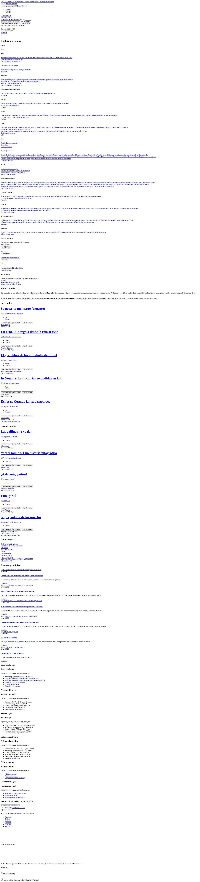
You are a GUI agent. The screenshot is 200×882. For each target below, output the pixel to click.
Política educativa (18, 186)
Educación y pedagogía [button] (8, 174)
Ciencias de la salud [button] (7, 188)
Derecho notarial (129, 157)
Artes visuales (56, 220)
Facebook (8, 817)
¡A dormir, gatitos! (14, 474)
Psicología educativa (50, 186)
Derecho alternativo (46, 155)
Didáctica (24, 182)
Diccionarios (24, 242)
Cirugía (17, 196)
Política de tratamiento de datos (15, 797)
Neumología (57, 196)
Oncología (4, 198)
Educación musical (43, 184)
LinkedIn (8, 824)
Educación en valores (148, 182)
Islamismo (4, 131)
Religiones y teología (23, 129)
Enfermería (23, 196)
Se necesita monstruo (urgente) (23, 308)
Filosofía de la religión (69, 208)
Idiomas (130, 184)
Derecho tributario (52, 159)
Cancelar (4, 873)
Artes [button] (2, 49)
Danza (30, 58)
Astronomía (5, 70)
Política (8, 169)
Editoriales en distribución (6, 247)
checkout (4, 33)
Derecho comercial (102, 155)
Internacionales (14, 258)
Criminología (5, 155)
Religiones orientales (14, 131)
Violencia (124, 127)
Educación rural (54, 184)
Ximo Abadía (5, 510)
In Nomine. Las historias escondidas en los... (32, 378)
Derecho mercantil (108, 157)
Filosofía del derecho (8, 171)
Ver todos (10, 421)
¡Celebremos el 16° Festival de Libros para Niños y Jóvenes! (22, 607)
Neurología (65, 196)
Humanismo (19, 210)
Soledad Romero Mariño (9, 531)
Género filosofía (50, 115)
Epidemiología (32, 196)
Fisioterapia (49, 196)
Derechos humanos (17, 127)
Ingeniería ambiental (28, 80)
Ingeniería (21, 222)
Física (16, 70)
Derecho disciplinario (44, 157)
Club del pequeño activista (9, 544)
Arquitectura (5, 58)
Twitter (7, 819)
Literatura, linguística (31, 222)
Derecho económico (57, 157)
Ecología (83, 220)
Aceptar (11, 873)
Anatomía (4, 196)
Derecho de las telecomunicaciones (25, 157)
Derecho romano (40, 159)
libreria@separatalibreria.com (14, 709)
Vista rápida (16, 323)
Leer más (4, 583)
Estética (39, 58)
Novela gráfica (89, 232)
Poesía (10, 186)
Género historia (60, 115)
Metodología (17, 117)
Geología (21, 70)
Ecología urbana (39, 103)
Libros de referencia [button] (7, 234)
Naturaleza (65, 103)
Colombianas (5, 258)
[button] (6, 16)
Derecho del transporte (16, 155)
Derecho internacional (84, 157)
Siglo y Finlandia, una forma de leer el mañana (17, 591)
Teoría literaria (79, 232)
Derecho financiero (70, 157)
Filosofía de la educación (104, 184)
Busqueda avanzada (12, 282)
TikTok (7, 826)
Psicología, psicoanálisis (86, 222)
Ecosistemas (49, 103)
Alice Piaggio (5, 325)
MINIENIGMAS (6, 561)
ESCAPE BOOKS (7, 550)
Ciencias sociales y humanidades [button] (11, 85)
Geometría (27, 70)
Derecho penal (140, 157)
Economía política (30, 127)
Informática (4, 83)
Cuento (18, 232)
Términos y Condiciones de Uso (15, 793)
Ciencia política (6, 127)
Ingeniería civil (40, 80)
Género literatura (70, 115)
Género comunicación (13, 115)
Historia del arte (54, 58)
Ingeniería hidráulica (7, 81)
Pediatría (10, 198)
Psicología (12, 129)
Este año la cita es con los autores (12, 653)
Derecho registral (28, 159)
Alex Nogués (5, 394)
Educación (106, 220)
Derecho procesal (6, 159)
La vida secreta (6, 553)
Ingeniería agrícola (16, 80)
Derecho (3, 115)
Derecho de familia (141, 155)
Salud (72, 186)
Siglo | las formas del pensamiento (12, 2)
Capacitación (16, 182)
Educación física (19, 184)
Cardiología (11, 196)
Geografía (16, 105)
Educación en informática (119, 182)
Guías (9, 242)
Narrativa (51, 232)
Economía (4, 105)
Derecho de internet (7, 157)
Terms (28, 813)
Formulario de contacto (12, 686)
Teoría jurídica (20, 172)
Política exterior (75, 127)
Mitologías (61, 131)
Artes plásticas (14, 58)
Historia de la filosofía (8, 210)
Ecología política (28, 103)
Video (70, 58)
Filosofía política (41, 127)
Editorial (27, 2)
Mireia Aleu (5, 446)
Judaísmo (55, 131)
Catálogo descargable (12, 684)
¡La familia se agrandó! (9, 638)
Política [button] (3, 119)
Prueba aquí (26, 23)
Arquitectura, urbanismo (25, 220)
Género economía (27, 115)
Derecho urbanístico (64, 159)
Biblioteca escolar (6, 182)
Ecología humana (17, 103)
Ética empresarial (12, 143)
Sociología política (115, 127)
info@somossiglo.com (12, 758)
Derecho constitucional (116, 155)
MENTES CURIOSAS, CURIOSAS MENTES (17, 559)
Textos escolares (109, 186)
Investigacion (57, 103)
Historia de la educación (120, 184)
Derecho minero (119, 157)
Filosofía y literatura (122, 208)
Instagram (8, 823)
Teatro (66, 58)
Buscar (28, 21)
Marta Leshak (16, 371)
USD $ (8, 12)
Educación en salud (134, 182)
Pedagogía (4, 186)
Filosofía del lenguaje (98, 208)
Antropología (42, 93)
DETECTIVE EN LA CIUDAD (12, 546)
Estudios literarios (100, 232)
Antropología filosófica (8, 208)
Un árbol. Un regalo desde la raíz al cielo (29, 332)
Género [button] (3, 107)
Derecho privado (150, 157)
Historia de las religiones (44, 131)
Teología (73, 131)
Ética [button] (2, 135)
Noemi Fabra (5, 418)
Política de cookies (11, 795)
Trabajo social (23, 93)
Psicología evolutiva (63, 186)
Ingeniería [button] (4, 71)
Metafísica (31, 210)
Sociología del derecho (8, 172)
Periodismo (25, 117)
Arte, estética (37, 220)
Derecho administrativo (32, 155)
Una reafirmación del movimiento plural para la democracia (22, 576)
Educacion (4, 548)
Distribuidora (34, 2)
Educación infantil (31, 184)
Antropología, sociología (9, 220)
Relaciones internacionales (100, 127)
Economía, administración (94, 220)
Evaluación (92, 184)
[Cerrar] (1, 872)
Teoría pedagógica (98, 186)
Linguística (9, 117)
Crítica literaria (6, 232)
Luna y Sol (8, 496)
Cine (26, 58)
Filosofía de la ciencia (126, 220)
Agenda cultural (6, 270)
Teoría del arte (18, 59)
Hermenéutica (133, 208)
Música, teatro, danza (51, 222)
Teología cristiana (81, 131)
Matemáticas (12, 83)
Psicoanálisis (5, 129)
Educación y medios (82, 184)
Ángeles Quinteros (7, 348)
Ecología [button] (4, 95)
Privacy (19, 813)
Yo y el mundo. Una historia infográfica (29, 453)
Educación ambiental (49, 182)
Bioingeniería (5, 80)
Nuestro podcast (3, 281)
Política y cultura (86, 127)
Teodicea (44, 210)
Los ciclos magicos (7, 557)
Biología (11, 70)
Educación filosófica (7, 184)
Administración (33, 93)
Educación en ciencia (104, 182)
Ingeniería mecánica (33, 81)
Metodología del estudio (141, 184)
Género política (81, 115)
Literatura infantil (31, 232)
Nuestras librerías (6, 268)
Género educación (39, 115)
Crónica (13, 232)
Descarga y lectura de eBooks (15, 682)
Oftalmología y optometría (92, 196)
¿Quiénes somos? (10, 774)
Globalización (51, 127)
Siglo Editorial (5, 244)
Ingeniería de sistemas (52, 80)
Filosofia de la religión (28, 131)
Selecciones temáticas (32, 278)
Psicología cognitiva (37, 186)
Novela (56, 232)
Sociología (114, 115)
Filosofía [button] (4, 200)
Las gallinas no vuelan (16, 431)
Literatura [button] (4, 224)
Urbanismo (11, 133)
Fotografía (45, 58)
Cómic (3, 59)
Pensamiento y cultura (65, 222)
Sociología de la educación (83, 186)
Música (61, 58)
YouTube (8, 821)
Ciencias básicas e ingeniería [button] (10, 61)
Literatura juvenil (42, 232)
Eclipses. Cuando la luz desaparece (25, 401)
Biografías (4, 145)
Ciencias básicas (47, 220)
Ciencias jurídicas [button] (6, 147)
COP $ (8, 10)
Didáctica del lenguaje (34, 182)
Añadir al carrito (6, 323)
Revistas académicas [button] (7, 212)
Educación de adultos (90, 182)
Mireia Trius (5, 467)
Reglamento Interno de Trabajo (15, 778)
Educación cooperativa (75, 182)
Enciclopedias (15, 242)
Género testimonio (104, 115)
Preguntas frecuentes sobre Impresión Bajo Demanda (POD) (25, 680)
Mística (67, 131)
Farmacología (41, 196)
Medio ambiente (6, 103)
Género (3, 222)
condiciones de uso (18, 808)
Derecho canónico (82, 155)
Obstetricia (72, 196)
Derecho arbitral (70, 155)
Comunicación (49, 2)
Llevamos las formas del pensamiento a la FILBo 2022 (20, 622)
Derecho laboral (96, 157)
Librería (41, 2)
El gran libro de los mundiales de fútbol (29, 355)
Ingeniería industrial (20, 81)
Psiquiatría (16, 198)
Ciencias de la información (9, 93)
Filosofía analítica (46, 208)
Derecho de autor (129, 155)
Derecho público (17, 159)
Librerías (4, 260)
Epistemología (20, 208)
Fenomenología (36, 208)
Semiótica (38, 210)
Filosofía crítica (57, 208)
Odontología (80, 196)
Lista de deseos (27, 323)
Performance (9, 59)
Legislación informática (22, 171)
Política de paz (65, 127)
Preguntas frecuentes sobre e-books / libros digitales (22, 678)
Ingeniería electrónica (66, 80)
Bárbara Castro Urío (7, 489)
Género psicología (92, 115)
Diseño (34, 58)
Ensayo (23, 232)
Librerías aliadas (17, 268)
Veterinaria (27, 198)
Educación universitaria (67, 184)
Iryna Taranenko (6, 371)
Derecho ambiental (59, 155)
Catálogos (22, 58)
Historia (3, 117)
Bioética (3, 143)
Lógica (25, 210)
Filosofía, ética (114, 220)
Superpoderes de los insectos (21, 517)
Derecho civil (92, 155)
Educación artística (62, 182)
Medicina (41, 222)
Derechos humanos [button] (7, 160)
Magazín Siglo (20, 278)
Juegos (3, 551)
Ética (48, 210)
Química (19, 83)
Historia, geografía (12, 222)
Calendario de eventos (8, 278)
